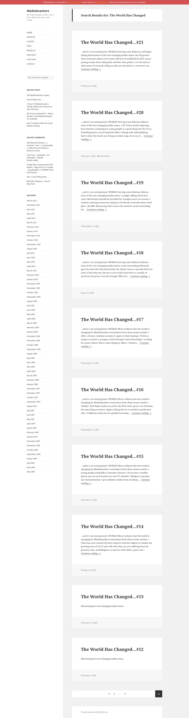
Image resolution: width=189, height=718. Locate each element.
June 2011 (31, 209)
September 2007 (33, 402)
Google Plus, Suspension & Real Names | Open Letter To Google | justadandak (40, 167)
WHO (29, 46)
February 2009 (33, 327)
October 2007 (32, 397)
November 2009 (33, 288)
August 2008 (32, 353)
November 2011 (33, 205)
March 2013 (32, 200)
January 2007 (32, 437)
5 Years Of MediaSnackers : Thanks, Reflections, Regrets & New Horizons (39, 106)
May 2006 (31, 472)
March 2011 (32, 222)
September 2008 (33, 349)
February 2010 (33, 275)
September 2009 (33, 297)
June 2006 (31, 467)
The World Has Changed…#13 (112, 596)
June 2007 (31, 415)
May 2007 (31, 419)
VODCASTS (31, 59)
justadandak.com (102, 2)
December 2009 (33, 284)
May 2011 (31, 214)
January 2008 (32, 384)
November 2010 (33, 235)
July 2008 (30, 358)
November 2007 (33, 393)
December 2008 (33, 336)
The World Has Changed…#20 (112, 112)
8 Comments (104, 156)
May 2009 (31, 314)
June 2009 (31, 310)
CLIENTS (30, 41)
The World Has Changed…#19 (112, 182)
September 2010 (33, 244)
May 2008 (31, 367)
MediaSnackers (38, 11)
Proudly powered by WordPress (94, 712)
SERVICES (31, 37)
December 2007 (33, 388)
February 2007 (33, 432)
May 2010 (31, 262)
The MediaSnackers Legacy (38, 95)
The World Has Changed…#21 (112, 42)
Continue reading (91, 69)
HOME (29, 32)
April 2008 (31, 371)
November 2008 (33, 340)
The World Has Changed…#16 (112, 389)
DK (28, 177)
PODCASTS (31, 55)
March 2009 (32, 323)
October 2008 (32, 345)
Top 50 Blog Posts (34, 99)
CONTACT (31, 64)
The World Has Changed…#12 (112, 649)
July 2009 (30, 305)
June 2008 (31, 362)
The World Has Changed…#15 (112, 456)
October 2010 (32, 240)
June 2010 (31, 257)
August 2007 (32, 406)
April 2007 (31, 423)
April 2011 (31, 218)
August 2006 (32, 458)
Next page (158, 693)
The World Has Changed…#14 (112, 526)
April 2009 (31, 319)
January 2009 (32, 332)
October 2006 (32, 450)
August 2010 (32, 249)
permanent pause (74, 2)
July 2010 (30, 253)
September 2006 (33, 454)
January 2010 (32, 279)
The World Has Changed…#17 (112, 319)
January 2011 (32, 231)
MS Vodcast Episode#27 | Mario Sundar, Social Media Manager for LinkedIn (40, 116)
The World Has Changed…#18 (112, 253)
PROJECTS (31, 50)
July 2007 (30, 410)
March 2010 (32, 270)
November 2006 (33, 445)
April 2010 (31, 266)
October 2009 (32, 292)
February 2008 (33, 380)
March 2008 (32, 375)
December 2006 (33, 441)
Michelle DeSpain (34, 181)
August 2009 (32, 301)
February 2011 (33, 227)
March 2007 (32, 428)
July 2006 (30, 463)
